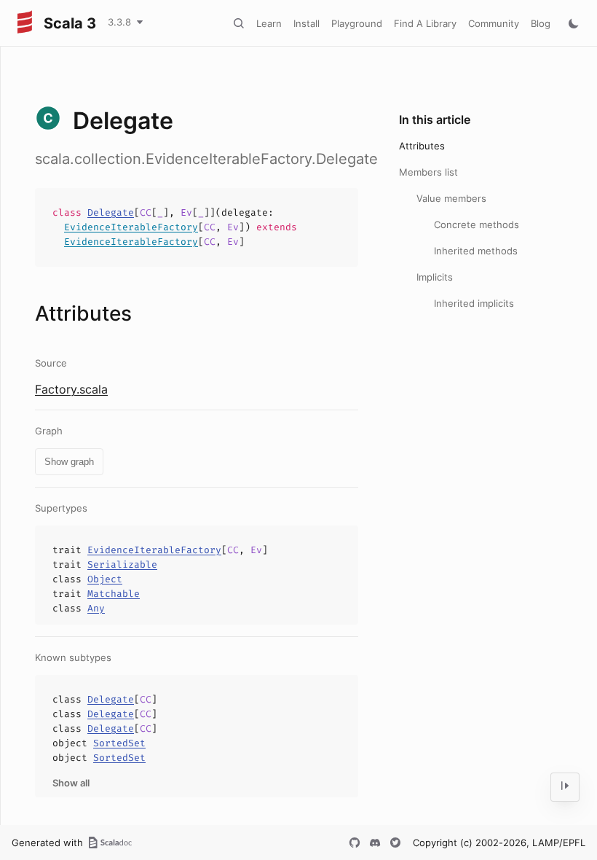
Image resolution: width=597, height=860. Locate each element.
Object (104, 579)
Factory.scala (71, 389)
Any (96, 608)
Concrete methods (476, 224)
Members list (428, 172)
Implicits (434, 277)
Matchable (113, 593)
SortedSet (119, 743)
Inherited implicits (474, 303)
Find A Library (425, 23)
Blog (540, 23)
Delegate (110, 212)
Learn (269, 23)
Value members (451, 198)
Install (306, 23)
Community (493, 23)
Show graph (69, 461)
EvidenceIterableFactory (131, 227)
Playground (356, 23)
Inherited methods (476, 251)
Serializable (122, 564)
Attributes (422, 146)
